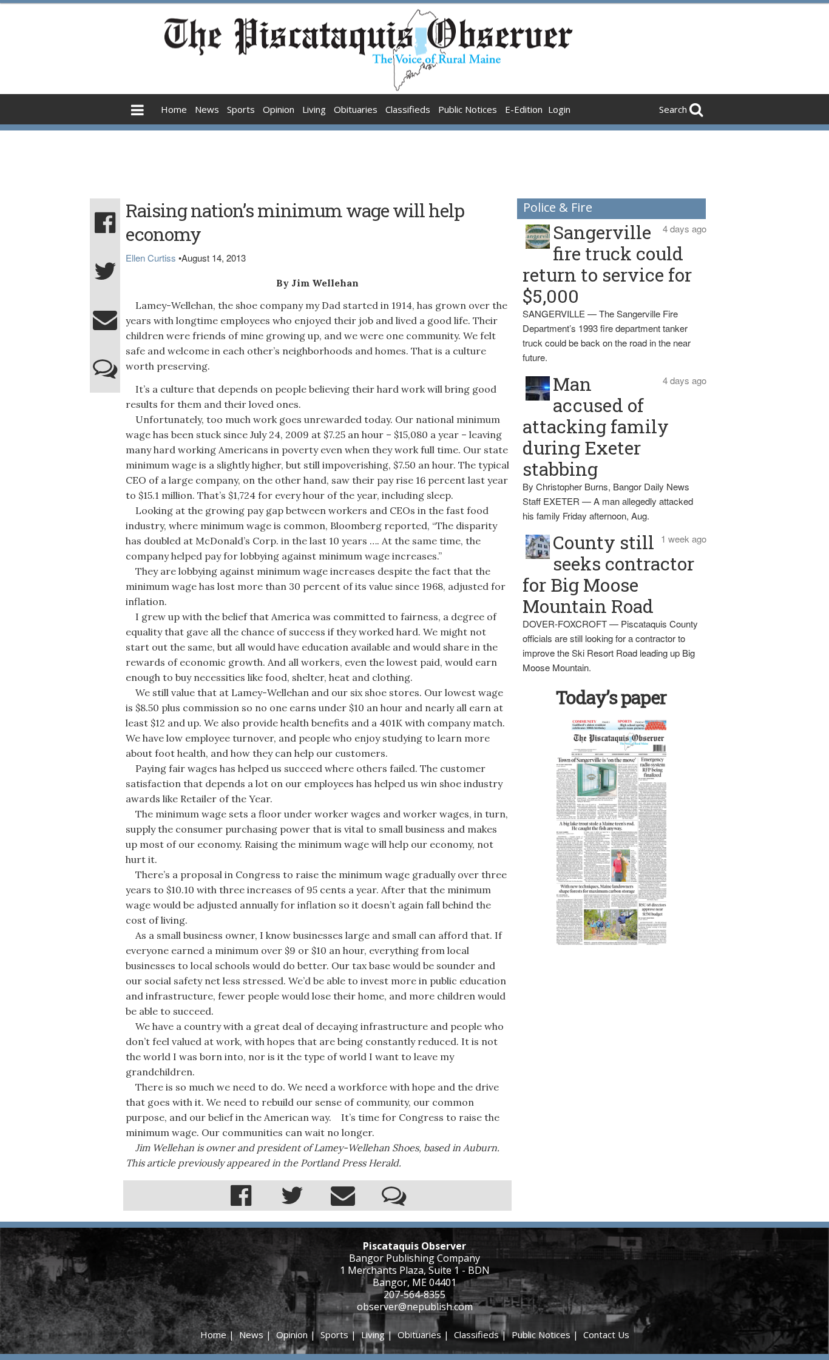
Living (314, 109)
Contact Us (606, 1334)
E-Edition (524, 109)
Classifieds (407, 109)
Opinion (278, 109)
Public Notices (467, 109)
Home (174, 109)
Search (673, 109)
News (207, 109)
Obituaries (355, 109)
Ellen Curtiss (151, 257)
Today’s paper (611, 697)
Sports (241, 109)
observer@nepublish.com (415, 1307)
